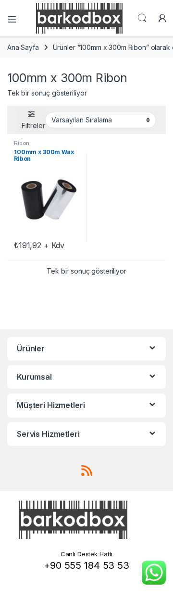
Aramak (142, 18)
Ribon (21, 143)
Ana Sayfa (23, 47)
